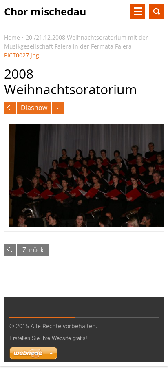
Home (12, 37)
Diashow (34, 107)
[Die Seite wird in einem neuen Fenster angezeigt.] (84, 176)
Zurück (33, 249)
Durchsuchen (156, 11)
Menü (137, 11)
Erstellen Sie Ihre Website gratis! (48, 338)
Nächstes (58, 108)
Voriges (10, 108)
